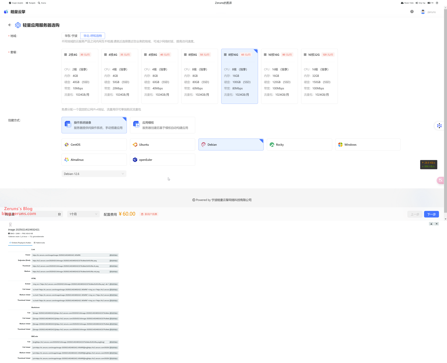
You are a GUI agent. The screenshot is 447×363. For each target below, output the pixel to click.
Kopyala (114, 255)
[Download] (431, 223)
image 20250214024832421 (23, 229)
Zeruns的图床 (223, 2)
